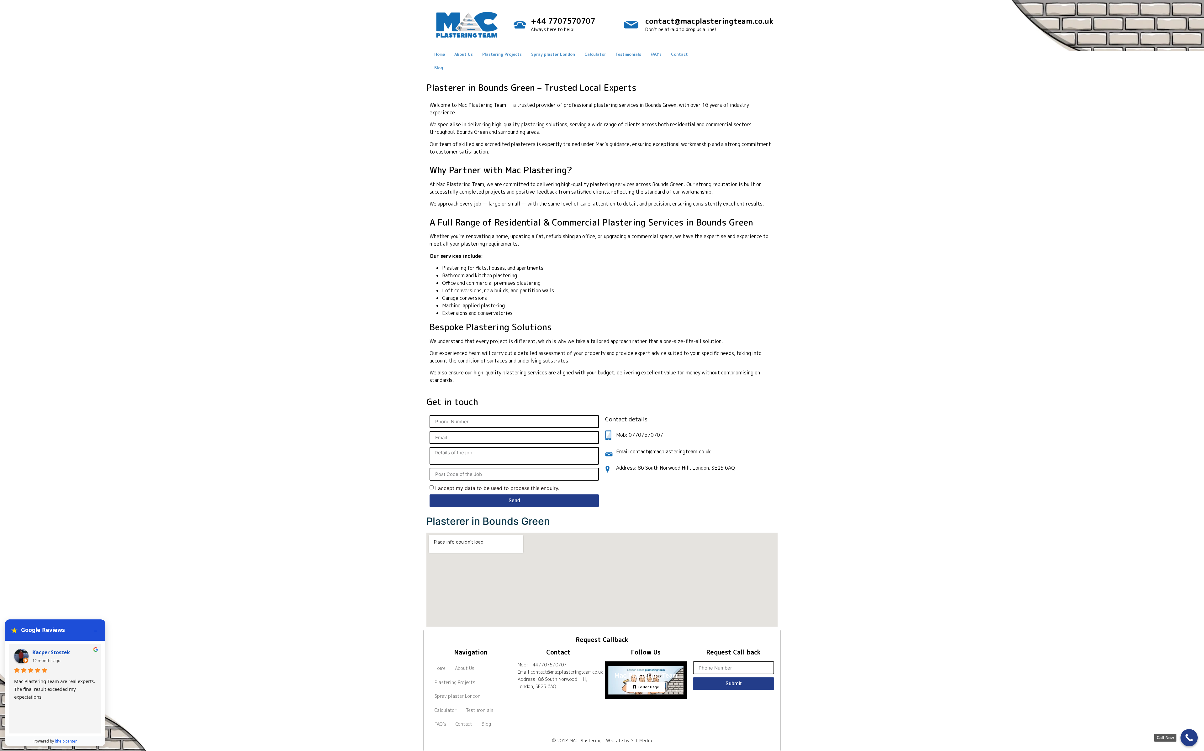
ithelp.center (66, 741)
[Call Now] (1189, 737)
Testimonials (628, 54)
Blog (438, 67)
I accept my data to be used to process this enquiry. (497, 488)
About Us (463, 54)
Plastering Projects (502, 54)
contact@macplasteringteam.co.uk (709, 21)
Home (439, 54)
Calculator (595, 54)
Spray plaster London (553, 54)
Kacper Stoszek (51, 652)
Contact (679, 54)
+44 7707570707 (563, 21)
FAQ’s (656, 54)
